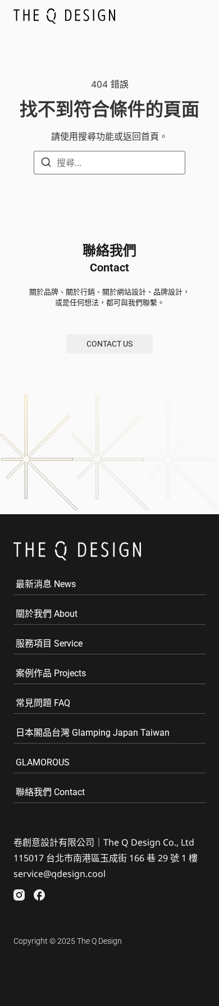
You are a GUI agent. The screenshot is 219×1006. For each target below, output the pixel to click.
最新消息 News (46, 584)
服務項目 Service (49, 643)
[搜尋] (46, 164)
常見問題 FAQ (43, 703)
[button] (194, 16)
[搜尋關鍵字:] (109, 162)
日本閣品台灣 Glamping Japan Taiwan (93, 732)
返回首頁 (141, 136)
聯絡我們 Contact (50, 792)
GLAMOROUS (43, 762)
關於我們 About (46, 613)
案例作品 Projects (51, 673)
